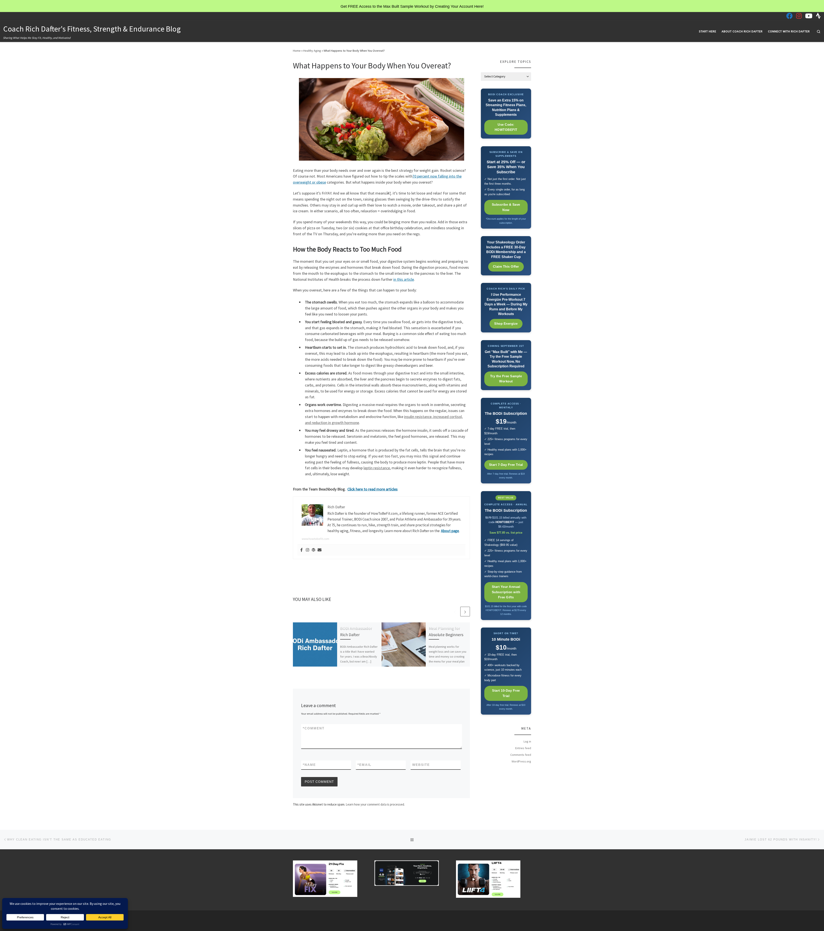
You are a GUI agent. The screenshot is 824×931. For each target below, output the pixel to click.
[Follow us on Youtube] (808, 16)
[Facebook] (301, 550)
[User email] (319, 550)
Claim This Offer (506, 266)
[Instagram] (307, 550)
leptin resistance (377, 467)
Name (309, 765)
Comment (313, 728)
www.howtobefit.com (315, 539)
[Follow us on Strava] (818, 16)
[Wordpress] (313, 550)
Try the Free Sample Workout (506, 378)
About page (450, 530)
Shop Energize (506, 323)
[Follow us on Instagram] (799, 16)
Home (297, 51)
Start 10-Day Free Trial (506, 693)
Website (421, 765)
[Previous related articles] (455, 611)
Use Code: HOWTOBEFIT (506, 127)
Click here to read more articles (372, 489)
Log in (527, 741)
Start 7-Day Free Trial (506, 464)
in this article (403, 279)
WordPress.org (521, 761)
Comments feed (520, 755)
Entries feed (523, 748)
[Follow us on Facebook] (789, 16)
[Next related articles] (465, 611)
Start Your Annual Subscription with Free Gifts (506, 592)
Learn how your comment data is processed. (375, 804)
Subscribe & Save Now (506, 207)
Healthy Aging (312, 51)
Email (364, 765)
